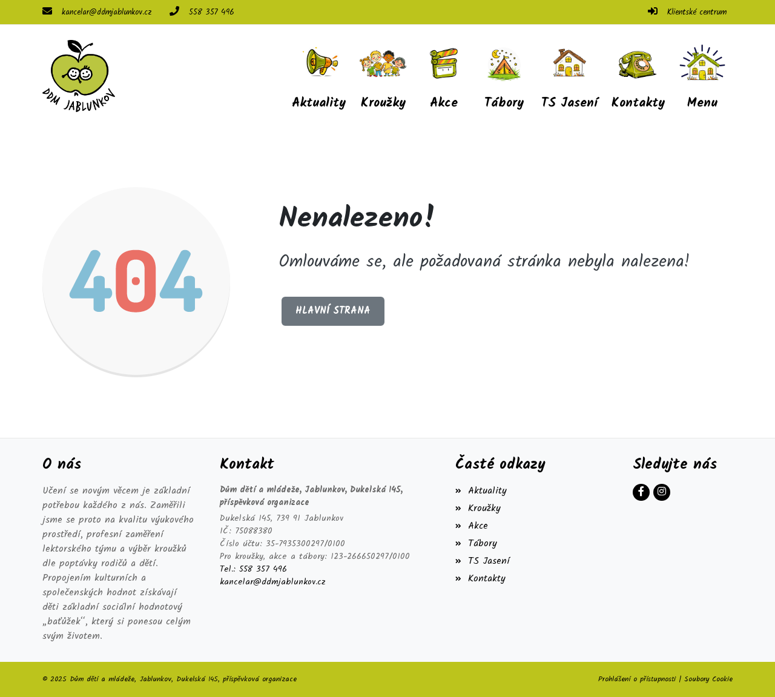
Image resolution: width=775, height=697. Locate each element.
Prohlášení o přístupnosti (637, 679)
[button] (702, 76)
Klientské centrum (697, 12)
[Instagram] (661, 492)
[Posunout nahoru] (748, 670)
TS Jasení (488, 561)
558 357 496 (211, 12)
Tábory (482, 543)
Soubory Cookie (708, 679)
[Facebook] (641, 492)
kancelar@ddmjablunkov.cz (106, 12)
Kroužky (484, 508)
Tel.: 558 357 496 (253, 569)
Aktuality (487, 490)
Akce (477, 525)
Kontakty (486, 578)
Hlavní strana (333, 311)
